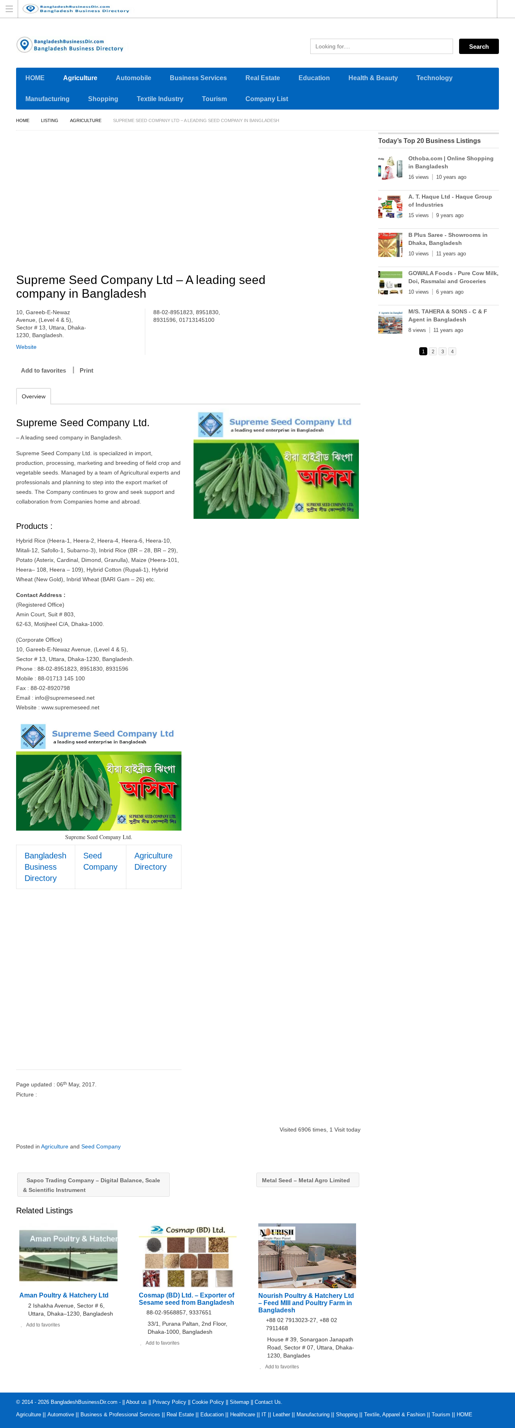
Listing (49, 120)
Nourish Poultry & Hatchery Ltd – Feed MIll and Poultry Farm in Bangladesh (306, 1303)
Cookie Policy (208, 1402)
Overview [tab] (33, 396)
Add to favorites (43, 370)
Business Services (198, 78)
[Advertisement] (192, 203)
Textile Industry (160, 98)
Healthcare (242, 1414)
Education (314, 78)
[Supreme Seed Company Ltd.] (276, 463)
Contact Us (268, 1402)
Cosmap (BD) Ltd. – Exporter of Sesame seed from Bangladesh (186, 1299)
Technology (434, 78)
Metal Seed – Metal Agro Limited (307, 1180)
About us (136, 1402)
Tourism (214, 98)
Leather (281, 1414)
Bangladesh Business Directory (45, 867)
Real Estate (262, 78)
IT (264, 1414)
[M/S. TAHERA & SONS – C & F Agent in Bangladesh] (390, 323)
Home (22, 120)
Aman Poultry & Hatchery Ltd (64, 1295)
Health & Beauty (373, 78)
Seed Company (101, 1146)
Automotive (60, 1414)
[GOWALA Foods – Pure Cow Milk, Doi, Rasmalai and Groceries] (390, 284)
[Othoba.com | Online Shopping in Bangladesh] (390, 170)
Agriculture (80, 78)
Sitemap (239, 1402)
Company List (266, 98)
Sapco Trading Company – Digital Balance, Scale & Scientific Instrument (91, 1185)
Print (86, 370)
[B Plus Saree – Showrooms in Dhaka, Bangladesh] (390, 246)
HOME (35, 78)
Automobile (133, 78)
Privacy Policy (169, 1402)
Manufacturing (47, 98)
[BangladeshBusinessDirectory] (250, 8)
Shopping (103, 98)
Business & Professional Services (120, 1414)
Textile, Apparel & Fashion (394, 1414)
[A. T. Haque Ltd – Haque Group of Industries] (390, 208)
